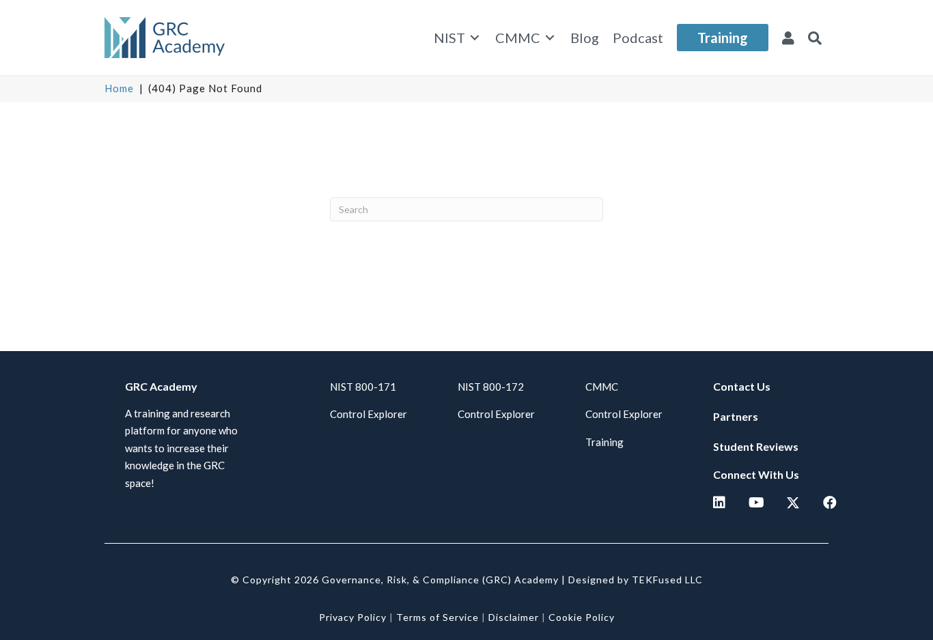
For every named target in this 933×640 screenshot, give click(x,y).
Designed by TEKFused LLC (635, 579)
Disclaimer (513, 617)
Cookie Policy (581, 617)
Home (119, 88)
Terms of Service (437, 617)
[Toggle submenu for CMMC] (550, 38)
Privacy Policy (353, 617)
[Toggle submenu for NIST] (474, 38)
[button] (814, 37)
